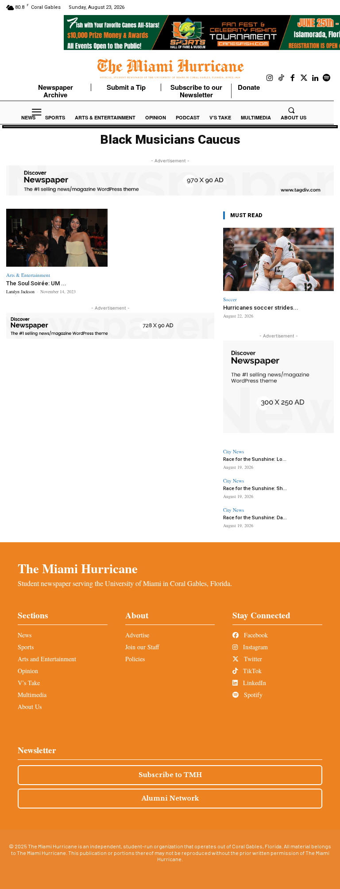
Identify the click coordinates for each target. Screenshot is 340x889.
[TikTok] (281, 78)
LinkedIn (253, 682)
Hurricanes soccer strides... (260, 307)
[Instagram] (270, 78)
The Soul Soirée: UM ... (36, 283)
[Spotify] (326, 78)
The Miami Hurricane (78, 568)
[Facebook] (292, 78)
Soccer (230, 299)
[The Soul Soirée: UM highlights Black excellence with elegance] (57, 238)
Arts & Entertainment (28, 274)
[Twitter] (304, 78)
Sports (26, 647)
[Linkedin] (315, 78)
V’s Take (29, 682)
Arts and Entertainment (47, 659)
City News (233, 451)
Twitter (252, 659)
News (24, 635)
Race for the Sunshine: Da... (255, 518)
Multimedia (32, 694)
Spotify (252, 694)
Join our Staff (142, 647)
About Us (30, 706)
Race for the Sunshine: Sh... (255, 488)
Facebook (255, 635)
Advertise (137, 635)
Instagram (254, 647)
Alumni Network (170, 798)
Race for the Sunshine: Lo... (254, 459)
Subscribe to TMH (170, 775)
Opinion (28, 671)
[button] (291, 110)
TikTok (251, 671)
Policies (135, 659)
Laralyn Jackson (20, 291)
